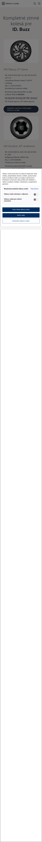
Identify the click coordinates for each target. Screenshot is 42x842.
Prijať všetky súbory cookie (21, 209)
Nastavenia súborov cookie (20, 221)
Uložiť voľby (21, 215)
